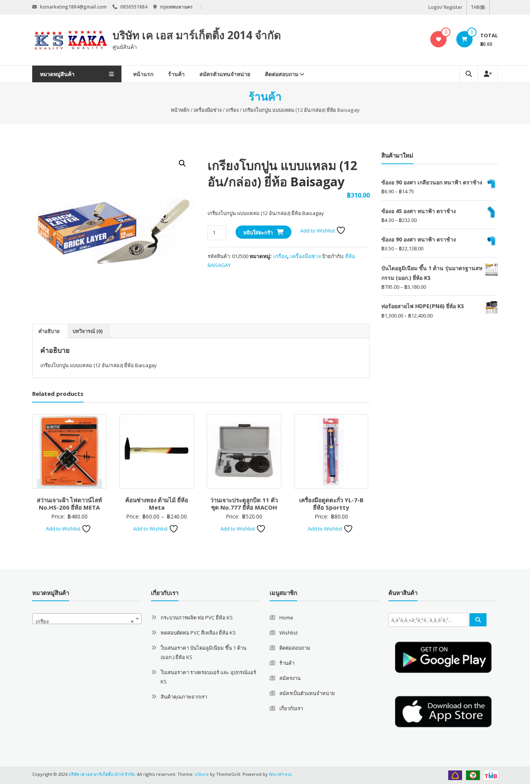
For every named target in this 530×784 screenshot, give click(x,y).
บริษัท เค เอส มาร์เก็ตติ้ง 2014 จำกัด (197, 35)
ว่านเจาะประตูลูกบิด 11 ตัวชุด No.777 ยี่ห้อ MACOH (244, 504)
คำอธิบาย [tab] (49, 331)
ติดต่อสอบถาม (281, 74)
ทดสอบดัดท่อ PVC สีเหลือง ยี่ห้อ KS (198, 632)
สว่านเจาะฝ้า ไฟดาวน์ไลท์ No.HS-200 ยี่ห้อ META (69, 504)
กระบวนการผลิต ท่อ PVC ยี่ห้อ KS (197, 617)
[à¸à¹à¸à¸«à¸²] (478, 619)
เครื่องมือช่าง (208, 109)
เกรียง (232, 109)
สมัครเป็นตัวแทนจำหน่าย (307, 693)
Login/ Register (445, 7)
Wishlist (288, 632)
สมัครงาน (290, 678)
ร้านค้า (176, 74)
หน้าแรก (143, 74)
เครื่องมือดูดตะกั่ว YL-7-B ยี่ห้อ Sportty (331, 504)
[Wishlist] (438, 39)
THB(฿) (478, 7)
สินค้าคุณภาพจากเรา (184, 696)
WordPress (280, 774)
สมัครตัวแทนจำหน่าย (224, 74)
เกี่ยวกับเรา (291, 708)
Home (286, 617)
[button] (182, 163)
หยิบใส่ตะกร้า (258, 232)
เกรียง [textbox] (84, 621)
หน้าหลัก (180, 109)
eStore (202, 774)
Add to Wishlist (318, 230)
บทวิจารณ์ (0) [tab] (87, 331)
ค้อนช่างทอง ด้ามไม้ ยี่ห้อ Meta (156, 504)
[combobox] (87, 618)
